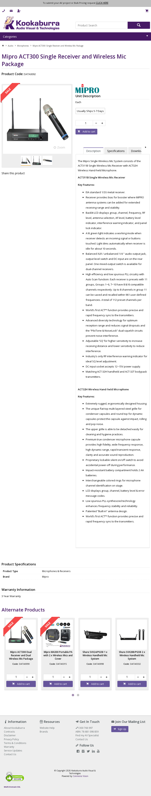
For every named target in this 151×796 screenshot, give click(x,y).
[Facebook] (78, 751)
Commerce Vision (80, 776)
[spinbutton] (85, 123)
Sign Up (122, 729)
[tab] (93, 150)
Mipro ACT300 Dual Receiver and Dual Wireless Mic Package (58, 655)
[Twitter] (88, 751)
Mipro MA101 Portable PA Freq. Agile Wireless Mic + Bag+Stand (21, 655)
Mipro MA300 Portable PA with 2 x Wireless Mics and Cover (95, 655)
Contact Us (82, 739)
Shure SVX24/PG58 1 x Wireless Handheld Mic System (132, 655)
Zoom (61, 147)
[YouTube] (98, 751)
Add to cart (88, 131)
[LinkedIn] (93, 751)
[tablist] (113, 345)
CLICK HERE (102, 3)
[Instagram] (83, 751)
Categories (10, 36)
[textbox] (102, 25)
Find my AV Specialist (87, 735)
